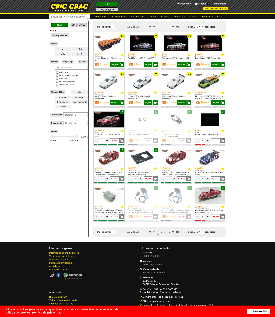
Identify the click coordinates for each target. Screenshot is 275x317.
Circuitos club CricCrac (61, 303)
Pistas (193, 16)
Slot (107, 3)
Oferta (63, 106)
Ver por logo (68, 61)
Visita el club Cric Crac (215, 8)
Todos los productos (211, 16)
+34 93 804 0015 (151, 256)
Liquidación (62, 102)
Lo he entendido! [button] (259, 311)
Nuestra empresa (58, 297)
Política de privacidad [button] (47, 312)
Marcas (54, 61)
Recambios (179, 16)
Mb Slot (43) (64, 78)
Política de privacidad (60, 262)
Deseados (185, 4)
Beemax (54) (64, 72)
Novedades (101, 16)
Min (53, 140)
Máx (73, 140)
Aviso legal (54, 266)
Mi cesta (203, 3)
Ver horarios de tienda (154, 272)
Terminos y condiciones (61, 256)
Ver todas (83, 61)
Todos (80, 92)
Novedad (79, 97)
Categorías (58, 35)
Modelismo (107, 9)
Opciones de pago (58, 259)
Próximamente (118, 16)
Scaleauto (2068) (66, 84)
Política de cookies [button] (17, 312)
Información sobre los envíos (64, 252)
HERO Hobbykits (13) (68, 75)
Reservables (137, 16)
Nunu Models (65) (67, 81)
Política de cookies (59, 269)
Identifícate (220, 3)
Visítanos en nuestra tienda (63, 300)
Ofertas (152, 16)
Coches (165, 16)
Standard (62, 97)
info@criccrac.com (152, 264)
